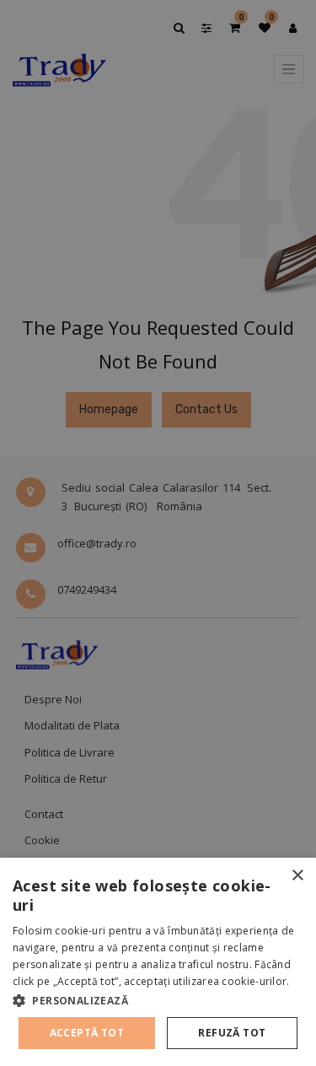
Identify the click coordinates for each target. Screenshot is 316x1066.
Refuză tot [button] (231, 1033)
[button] (158, 1000)
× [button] (297, 875)
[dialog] (158, 962)
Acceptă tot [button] (87, 1033)
